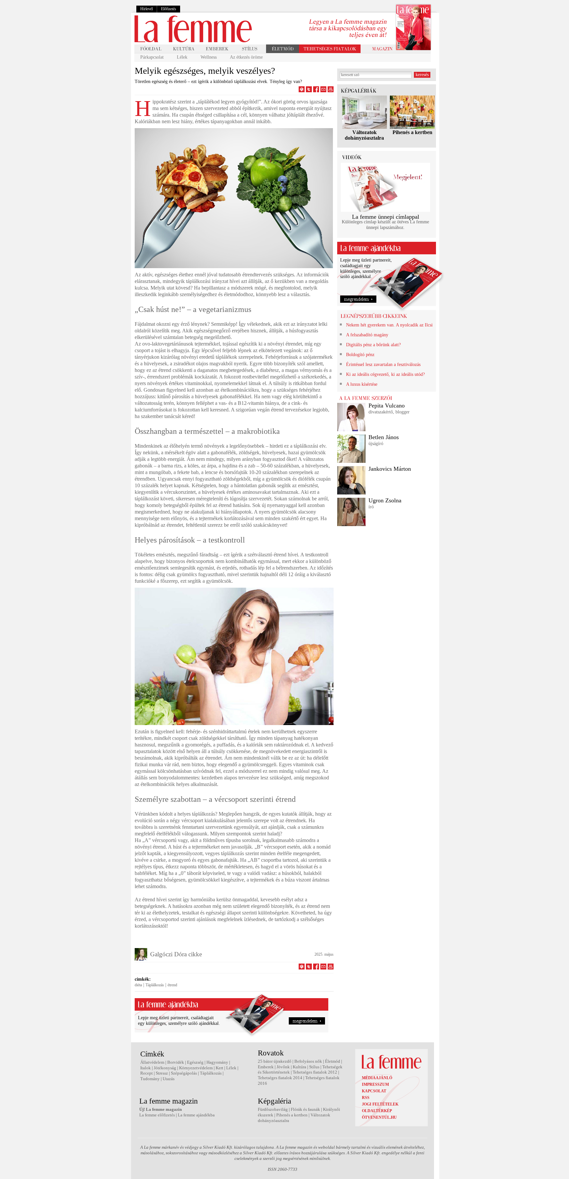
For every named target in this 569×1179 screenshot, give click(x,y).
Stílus (314, 1066)
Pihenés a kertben (412, 132)
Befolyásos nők (308, 1061)
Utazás (169, 1078)
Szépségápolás (184, 1073)
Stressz (162, 1073)
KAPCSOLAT (374, 1091)
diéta (138, 985)
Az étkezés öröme (246, 57)
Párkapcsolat (152, 57)
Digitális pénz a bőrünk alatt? (373, 344)
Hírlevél (146, 9)
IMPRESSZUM (375, 1084)
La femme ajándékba (196, 1114)
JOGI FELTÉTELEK (380, 1104)
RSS (365, 1097)
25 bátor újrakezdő (274, 1061)
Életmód (332, 1061)
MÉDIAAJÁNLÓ (377, 1078)
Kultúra (299, 1066)
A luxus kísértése (361, 384)
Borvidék (175, 1062)
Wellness (209, 57)
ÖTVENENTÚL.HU (379, 1117)
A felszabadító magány (367, 334)
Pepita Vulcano (386, 405)
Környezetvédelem (196, 1067)
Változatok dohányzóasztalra (364, 135)
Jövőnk (283, 1066)
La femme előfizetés (157, 1114)
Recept (146, 1073)
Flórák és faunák (305, 1109)
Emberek (266, 1066)
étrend (172, 985)
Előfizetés (168, 9)
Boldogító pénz (360, 354)
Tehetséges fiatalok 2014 (280, 1077)
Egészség (195, 1062)
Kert (219, 1067)
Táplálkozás (155, 985)
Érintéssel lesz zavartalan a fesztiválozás (383, 364)
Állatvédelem (152, 1062)
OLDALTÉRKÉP (377, 1111)
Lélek (182, 57)
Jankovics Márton (389, 468)
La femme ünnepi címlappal (385, 216)
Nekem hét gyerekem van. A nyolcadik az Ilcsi (389, 325)
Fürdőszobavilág (273, 1109)
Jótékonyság (165, 1067)
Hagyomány (217, 1062)
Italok (145, 1067)
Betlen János (383, 437)
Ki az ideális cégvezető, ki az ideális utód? (385, 374)
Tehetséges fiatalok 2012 (315, 1072)
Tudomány (150, 1078)
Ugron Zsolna (384, 500)
